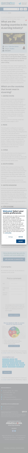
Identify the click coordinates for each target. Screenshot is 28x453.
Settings (10, 237)
